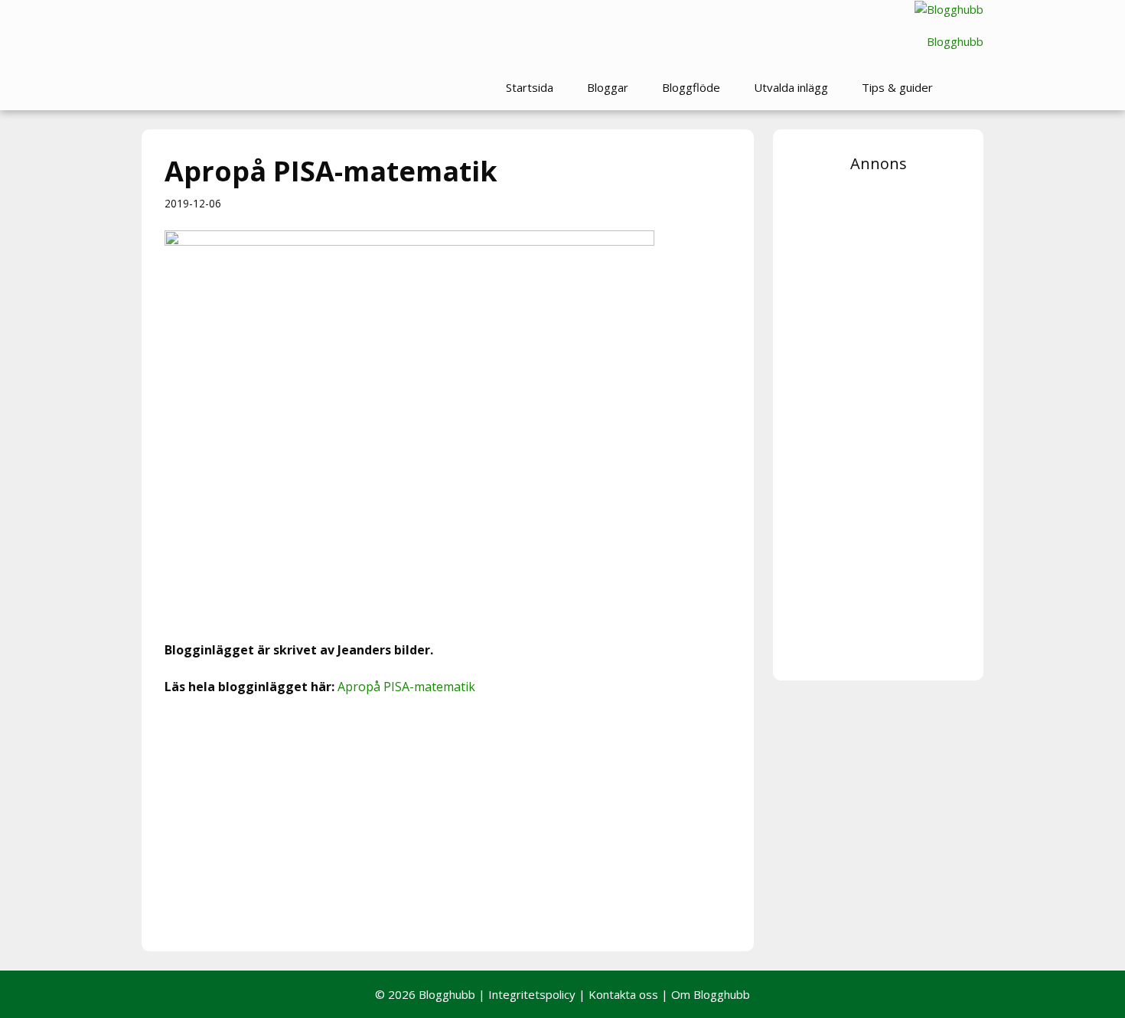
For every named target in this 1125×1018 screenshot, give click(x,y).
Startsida (529, 87)
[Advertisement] (448, 821)
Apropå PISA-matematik (406, 686)
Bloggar (607, 87)
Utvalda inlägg (791, 87)
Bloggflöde (691, 87)
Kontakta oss (623, 994)
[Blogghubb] (949, 9)
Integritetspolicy (532, 994)
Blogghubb (955, 41)
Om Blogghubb (710, 994)
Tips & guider (897, 87)
